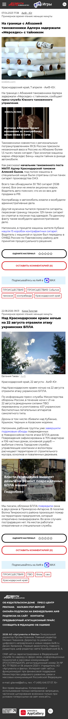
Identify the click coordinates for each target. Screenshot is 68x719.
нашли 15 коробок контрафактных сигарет (29, 231)
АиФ (23, 376)
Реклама (8, 607)
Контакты (37, 615)
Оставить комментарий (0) (34, 265)
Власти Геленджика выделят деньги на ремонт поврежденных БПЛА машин (33, 481)
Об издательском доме (19, 602)
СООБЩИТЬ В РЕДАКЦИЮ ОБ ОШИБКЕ (26, 624)
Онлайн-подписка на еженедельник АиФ (31, 611)
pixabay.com (8, 81)
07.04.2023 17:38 (10, 13)
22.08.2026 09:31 (10, 311)
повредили (45, 506)
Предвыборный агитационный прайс (29, 620)
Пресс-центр (45, 602)
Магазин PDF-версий (31, 607)
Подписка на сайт (15, 615)
